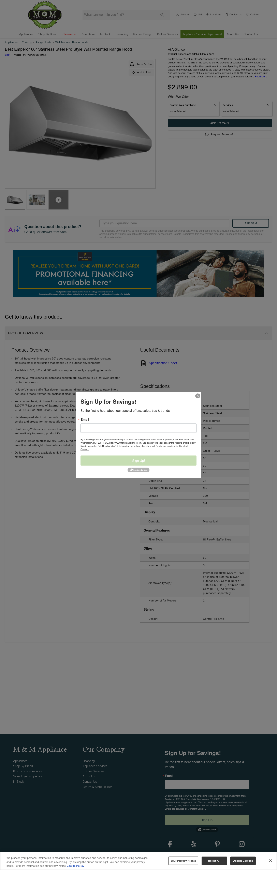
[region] (138, 861)
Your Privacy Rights (183, 860)
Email (85, 419)
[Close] (270, 860)
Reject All (214, 860)
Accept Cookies (243, 860)
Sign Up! (138, 460)
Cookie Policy (75, 865)
